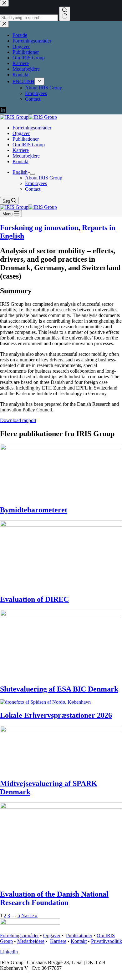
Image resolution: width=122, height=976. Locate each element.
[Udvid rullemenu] (32, 174)
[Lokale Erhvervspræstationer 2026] (45, 702)
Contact (32, 189)
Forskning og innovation (39, 228)
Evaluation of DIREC (34, 599)
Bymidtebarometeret (33, 510)
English (20, 172)
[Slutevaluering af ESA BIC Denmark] (61, 614)
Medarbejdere (26, 155)
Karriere (21, 150)
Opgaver (21, 133)
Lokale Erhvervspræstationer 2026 (56, 715)
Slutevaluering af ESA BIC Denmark (59, 689)
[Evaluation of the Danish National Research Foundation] (61, 807)
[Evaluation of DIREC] (61, 525)
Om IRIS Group (29, 144)
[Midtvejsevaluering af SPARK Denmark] (61, 730)
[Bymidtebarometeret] (61, 448)
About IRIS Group (43, 177)
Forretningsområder (32, 127)
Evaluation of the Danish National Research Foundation (54, 898)
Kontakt (20, 161)
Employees (36, 183)
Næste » (29, 915)
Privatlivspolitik (106, 941)
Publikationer (26, 139)
